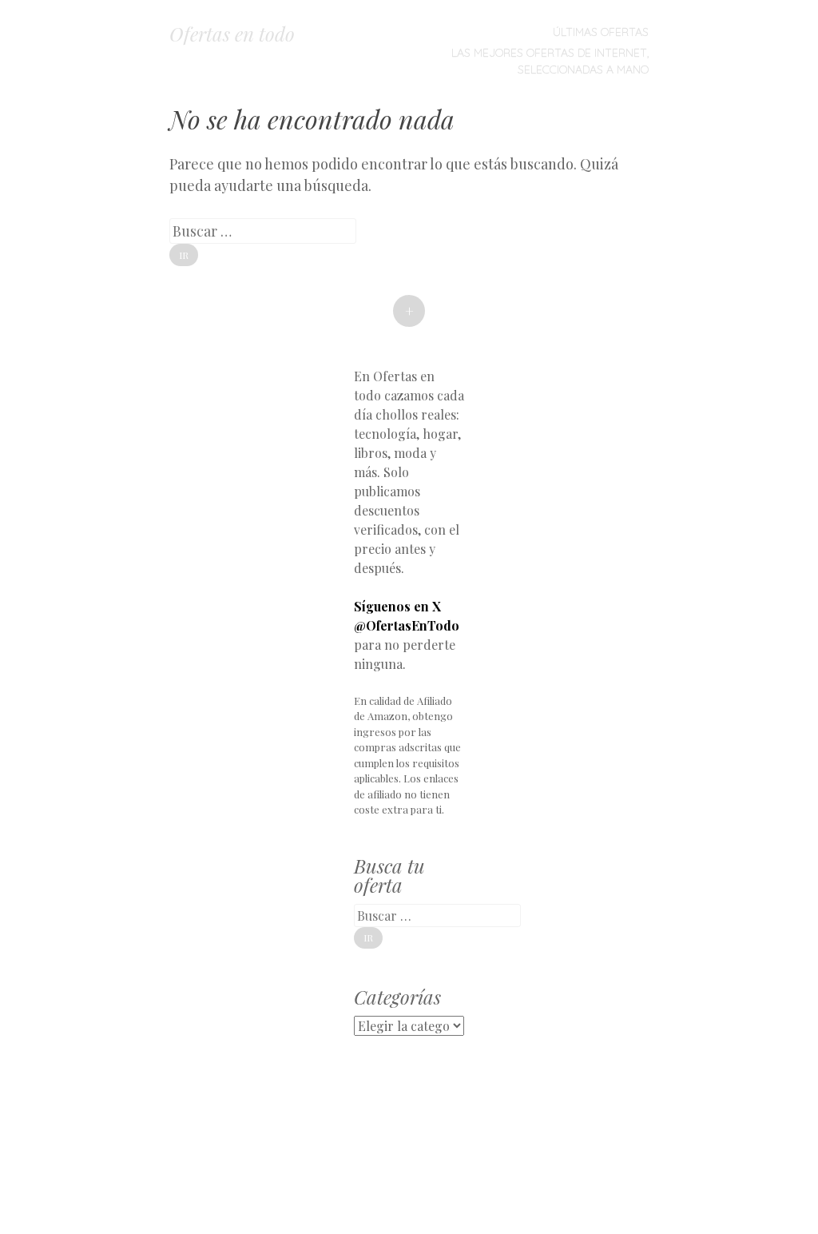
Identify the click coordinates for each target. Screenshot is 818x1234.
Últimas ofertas (601, 32)
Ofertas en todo (232, 33)
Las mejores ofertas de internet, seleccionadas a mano (550, 61)
